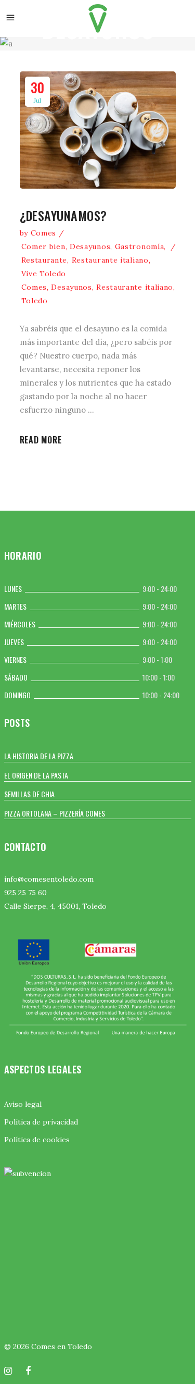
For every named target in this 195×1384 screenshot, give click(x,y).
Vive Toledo (44, 273)
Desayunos (90, 246)
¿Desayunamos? (63, 215)
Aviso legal (23, 1104)
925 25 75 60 (25, 892)
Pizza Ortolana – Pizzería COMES (54, 813)
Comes (44, 233)
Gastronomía (139, 246)
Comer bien (43, 246)
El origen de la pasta (36, 775)
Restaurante (44, 260)
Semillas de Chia (29, 793)
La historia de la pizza (38, 755)
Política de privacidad (41, 1122)
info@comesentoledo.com (49, 879)
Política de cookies (37, 1139)
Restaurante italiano (110, 260)
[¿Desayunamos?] (98, 130)
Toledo (34, 300)
